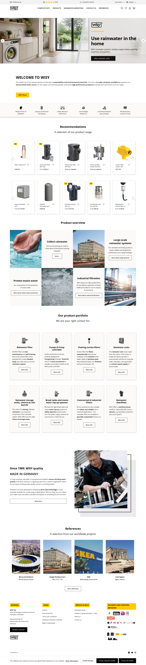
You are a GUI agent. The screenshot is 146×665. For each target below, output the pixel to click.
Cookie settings (88, 661)
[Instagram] (134, 652)
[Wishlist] (126, 8)
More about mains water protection (26, 293)
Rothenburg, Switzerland (88, 579)
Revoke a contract (19, 630)
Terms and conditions (49, 616)
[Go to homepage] (14, 8)
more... (57, 256)
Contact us (78, 620)
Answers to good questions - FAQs (86, 613)
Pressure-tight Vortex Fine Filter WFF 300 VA (95, 166)
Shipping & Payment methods (52, 620)
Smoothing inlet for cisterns (95, 205)
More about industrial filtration (89, 295)
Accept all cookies (127, 661)
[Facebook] (129, 652)
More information (72, 661)
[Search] (122, 8)
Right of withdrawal (48, 623)
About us (78, 616)
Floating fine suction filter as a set (120, 205)
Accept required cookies (107, 661)
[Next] (133, 158)
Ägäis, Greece (120, 579)
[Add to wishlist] (28, 165)
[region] (73, 158)
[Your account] (130, 8)
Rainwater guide (80, 610)
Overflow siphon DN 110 (70, 205)
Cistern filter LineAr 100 (120, 166)
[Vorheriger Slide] (3, 41)
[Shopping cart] (134, 8)
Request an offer (99, 160)
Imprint (44, 610)
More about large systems (120, 258)
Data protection (47, 613)
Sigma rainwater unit (20, 205)
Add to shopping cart (24, 160)
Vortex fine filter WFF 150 (45, 166)
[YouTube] (131, 652)
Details (48, 160)
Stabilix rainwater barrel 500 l (45, 205)
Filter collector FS (20, 165)
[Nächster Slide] (143, 41)
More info (24, 370)
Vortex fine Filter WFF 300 (70, 166)
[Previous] (13, 158)
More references (73, 589)
